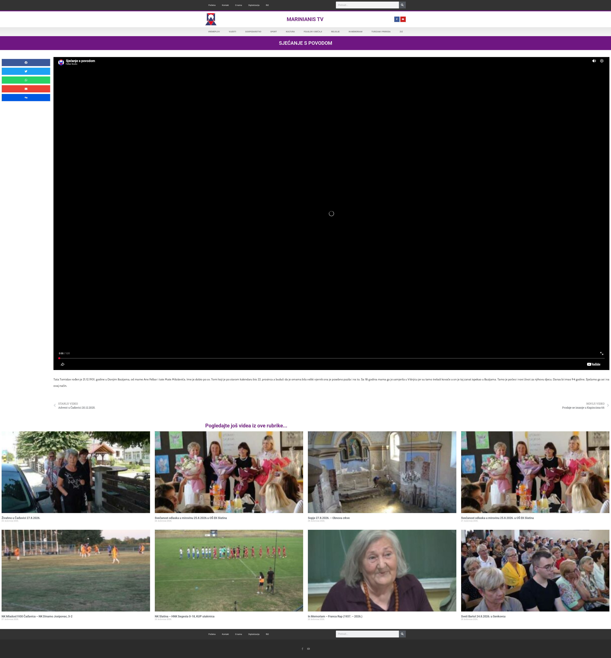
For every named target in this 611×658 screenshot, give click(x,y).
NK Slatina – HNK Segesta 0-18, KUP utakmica (184, 616)
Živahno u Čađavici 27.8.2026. (21, 518)
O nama (238, 5)
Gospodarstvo (253, 31)
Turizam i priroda (381, 31)
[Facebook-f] (397, 19)
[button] (26, 62)
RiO (267, 5)
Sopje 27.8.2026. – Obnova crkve (329, 518)
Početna (212, 5)
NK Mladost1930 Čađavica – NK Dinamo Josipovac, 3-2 (37, 616)
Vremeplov (214, 31)
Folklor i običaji (313, 31)
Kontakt (225, 5)
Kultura (290, 31)
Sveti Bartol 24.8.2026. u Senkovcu (483, 616)
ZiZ (401, 31)
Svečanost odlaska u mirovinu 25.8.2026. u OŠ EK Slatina (497, 518)
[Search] (402, 5)
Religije (335, 31)
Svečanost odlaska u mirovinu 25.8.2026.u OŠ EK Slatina (191, 518)
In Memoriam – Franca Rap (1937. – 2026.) (335, 616)
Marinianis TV (305, 19)
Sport (273, 31)
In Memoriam (355, 31)
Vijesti (232, 31)
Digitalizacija (254, 5)
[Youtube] (403, 19)
